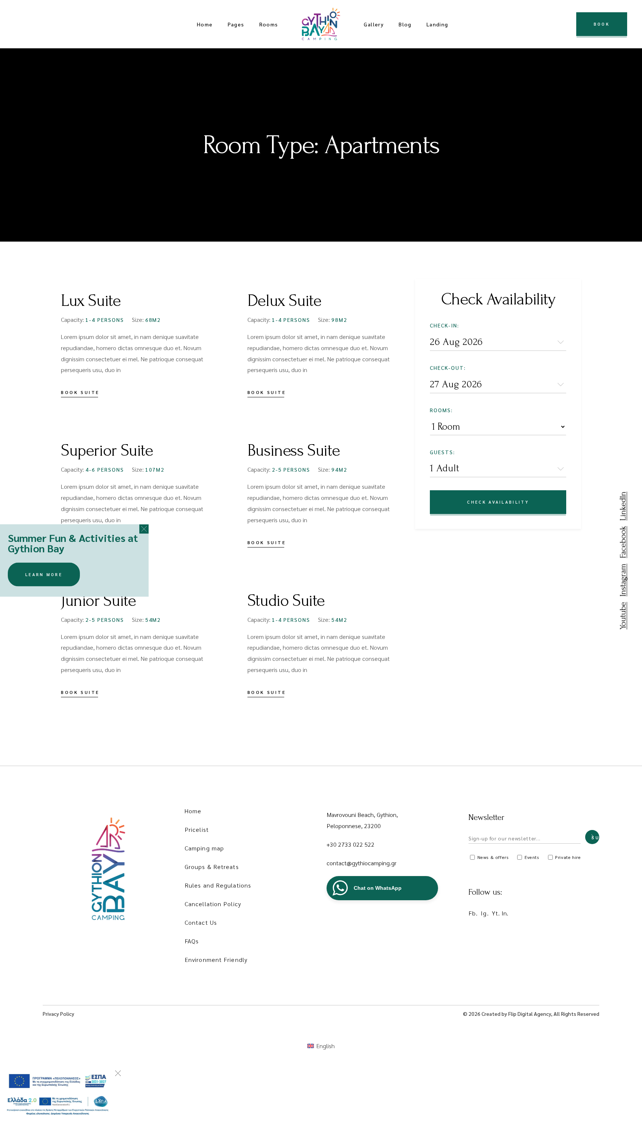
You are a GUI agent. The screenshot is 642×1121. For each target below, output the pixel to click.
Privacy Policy (58, 1013)
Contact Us (201, 922)
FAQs (192, 941)
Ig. (485, 913)
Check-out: (448, 367)
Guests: (442, 452)
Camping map (204, 848)
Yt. (496, 913)
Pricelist (197, 829)
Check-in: (444, 325)
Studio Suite (286, 600)
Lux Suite (91, 300)
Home (193, 811)
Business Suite (293, 450)
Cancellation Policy (213, 904)
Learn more (43, 574)
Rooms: (441, 410)
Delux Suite (284, 300)
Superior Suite (107, 450)
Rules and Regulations (218, 885)
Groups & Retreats (212, 866)
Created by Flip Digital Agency (516, 1013)
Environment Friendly (216, 959)
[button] (144, 529)
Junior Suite (98, 600)
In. (505, 913)
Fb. (473, 913)
